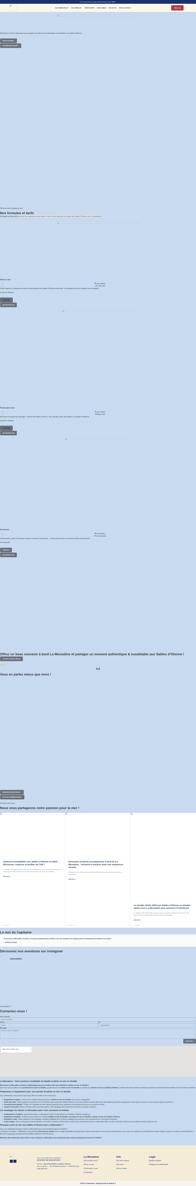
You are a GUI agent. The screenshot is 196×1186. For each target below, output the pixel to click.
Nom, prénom (5, 1016)
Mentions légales (155, 1160)
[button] (6, 300)
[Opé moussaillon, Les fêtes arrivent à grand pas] (24, 984)
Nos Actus (112, 8)
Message (3, 1028)
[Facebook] (11, 1161)
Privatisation (89, 8)
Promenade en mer (91, 1168)
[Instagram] (14, 1161)
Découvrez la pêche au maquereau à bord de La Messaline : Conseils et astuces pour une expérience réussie (95, 864)
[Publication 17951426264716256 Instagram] (123, 979)
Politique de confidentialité (158, 1164)
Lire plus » (6, 876)
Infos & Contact (125, 8)
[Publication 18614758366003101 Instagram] (24, 966)
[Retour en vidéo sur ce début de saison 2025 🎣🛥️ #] (73, 970)
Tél (99, 1022)
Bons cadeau (101, 8)
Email (2, 1022)
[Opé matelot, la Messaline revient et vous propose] (73, 989)
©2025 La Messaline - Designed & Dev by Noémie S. (98, 1183)
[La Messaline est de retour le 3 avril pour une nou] (123, 971)
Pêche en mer (89, 1164)
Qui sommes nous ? (62, 8)
